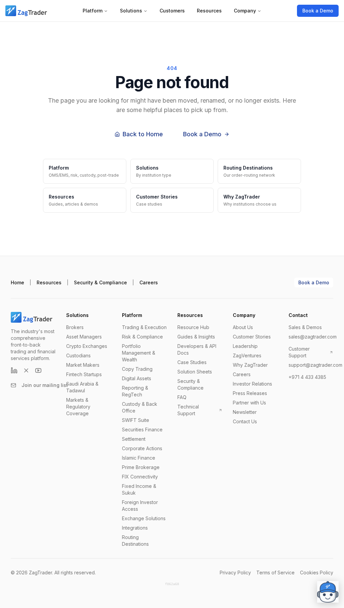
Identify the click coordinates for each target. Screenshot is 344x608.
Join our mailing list (45, 385)
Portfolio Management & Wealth (138, 352)
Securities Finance (142, 429)
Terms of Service (275, 572)
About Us (243, 327)
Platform (92, 10)
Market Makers (82, 365)
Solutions (131, 10)
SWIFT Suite (135, 420)
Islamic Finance (138, 458)
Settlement (133, 439)
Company (245, 10)
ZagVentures (247, 355)
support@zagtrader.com (315, 365)
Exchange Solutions (144, 518)
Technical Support (188, 410)
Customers (172, 10)
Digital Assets (136, 378)
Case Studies (192, 362)
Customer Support (299, 352)
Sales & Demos (305, 327)
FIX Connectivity (140, 476)
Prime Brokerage (141, 467)
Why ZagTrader (250, 365)
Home (17, 282)
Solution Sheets (194, 371)
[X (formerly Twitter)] (26, 370)
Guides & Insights (196, 336)
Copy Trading (137, 369)
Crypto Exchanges (86, 346)
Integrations (135, 528)
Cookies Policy (316, 572)
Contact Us (245, 421)
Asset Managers (84, 336)
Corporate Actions (142, 448)
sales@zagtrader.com (313, 336)
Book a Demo (317, 10)
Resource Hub (193, 327)
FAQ (181, 397)
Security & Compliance (100, 282)
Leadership (245, 346)
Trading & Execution (144, 327)
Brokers (75, 327)
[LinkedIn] (14, 370)
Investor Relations (252, 384)
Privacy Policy (235, 572)
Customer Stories (252, 336)
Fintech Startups (84, 374)
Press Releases (250, 393)
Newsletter (245, 412)
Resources (209, 10)
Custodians (78, 355)
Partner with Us (249, 402)
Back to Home (143, 134)
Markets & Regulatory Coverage (78, 406)
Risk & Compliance (142, 336)
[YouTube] (38, 370)
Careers (148, 282)
